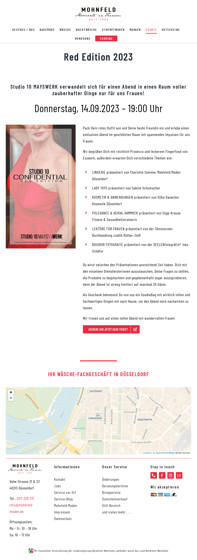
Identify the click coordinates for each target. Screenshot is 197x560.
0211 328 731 (25, 498)
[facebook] (162, 475)
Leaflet (147, 452)
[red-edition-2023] (41, 126)
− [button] (11, 398)
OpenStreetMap (165, 452)
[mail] (179, 475)
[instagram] (170, 475)
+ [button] (11, 392)
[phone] (153, 475)
